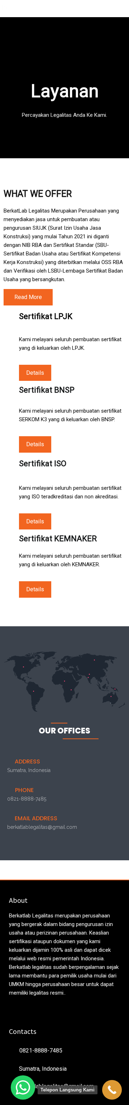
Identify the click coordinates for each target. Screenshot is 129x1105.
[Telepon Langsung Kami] (112, 1090)
